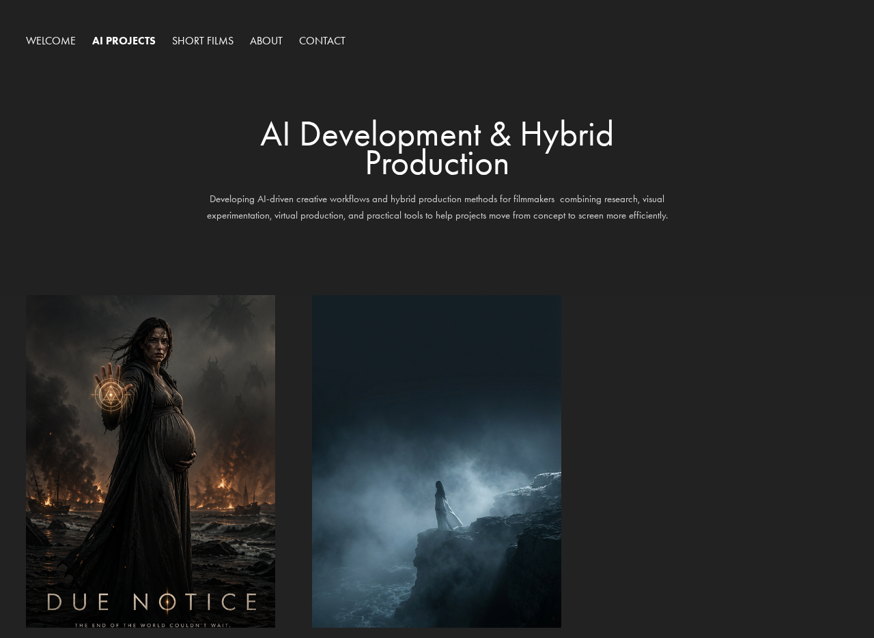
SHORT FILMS (203, 40)
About (266, 40)
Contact (322, 40)
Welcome (51, 40)
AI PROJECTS (124, 40)
